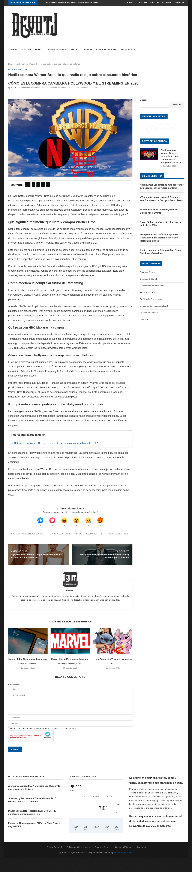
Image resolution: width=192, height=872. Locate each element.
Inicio (13, 49)
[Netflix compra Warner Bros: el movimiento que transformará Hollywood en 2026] (149, 154)
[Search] (182, 49)
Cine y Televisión (106, 49)
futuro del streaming (59, 534)
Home (10, 64)
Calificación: (14, 684)
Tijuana (129, 2)
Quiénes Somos (147, 272)
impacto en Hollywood (85, 534)
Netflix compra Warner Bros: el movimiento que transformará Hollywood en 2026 (56, 443)
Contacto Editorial (148, 279)
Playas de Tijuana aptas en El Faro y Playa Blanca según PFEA (34, 825)
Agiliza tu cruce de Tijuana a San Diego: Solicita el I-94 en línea (161, 251)
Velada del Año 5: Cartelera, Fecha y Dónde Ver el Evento (158, 211)
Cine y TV (154, 2)
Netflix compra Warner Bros (114, 534)
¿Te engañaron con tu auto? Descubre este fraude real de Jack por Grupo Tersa (161, 199)
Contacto (179, 2)
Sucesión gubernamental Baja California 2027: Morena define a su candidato (32, 800)
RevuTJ (14, 88)
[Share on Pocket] (48, 184)
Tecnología (128, 49)
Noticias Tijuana (31, 49)
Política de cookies (149, 312)
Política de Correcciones (151, 299)
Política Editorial (147, 292)
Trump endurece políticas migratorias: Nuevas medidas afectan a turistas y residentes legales (85, 2)
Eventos (166, 2)
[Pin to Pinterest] (38, 184)
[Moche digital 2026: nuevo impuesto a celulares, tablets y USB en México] (28, 641)
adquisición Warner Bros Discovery (27, 534)
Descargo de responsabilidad (154, 306)
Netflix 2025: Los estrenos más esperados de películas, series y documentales (162, 186)
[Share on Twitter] (33, 184)
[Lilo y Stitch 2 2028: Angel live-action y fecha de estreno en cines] (112, 641)
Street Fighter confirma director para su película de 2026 (161, 223)
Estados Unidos (57, 49)
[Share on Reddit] (43, 184)
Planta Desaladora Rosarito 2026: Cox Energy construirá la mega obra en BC (32, 812)
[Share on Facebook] (27, 184)
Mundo (88, 49)
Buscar (143, 100)
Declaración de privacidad (152, 285)
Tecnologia (141, 2)
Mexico (75, 49)
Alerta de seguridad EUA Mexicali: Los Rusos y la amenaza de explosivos (34, 787)
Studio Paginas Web (123, 852)
